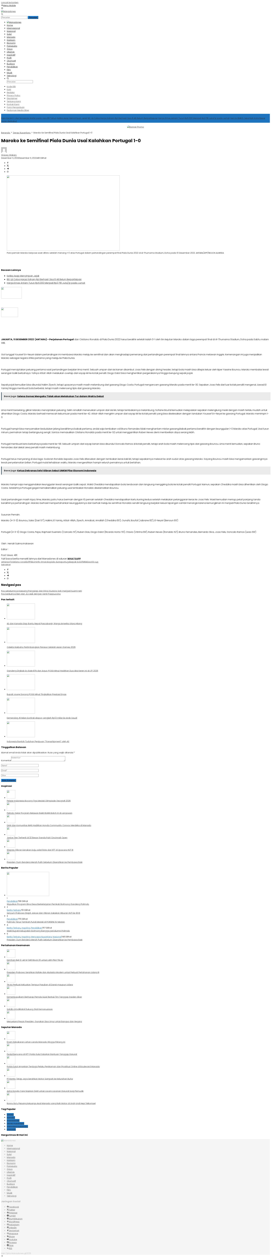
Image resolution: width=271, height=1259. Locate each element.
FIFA (30, 561)
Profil (9, 1178)
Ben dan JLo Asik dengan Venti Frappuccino (31, 594)
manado (11, 1129)
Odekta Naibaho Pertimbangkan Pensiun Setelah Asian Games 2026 (41, 647)
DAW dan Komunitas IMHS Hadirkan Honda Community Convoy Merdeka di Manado (49, 825)
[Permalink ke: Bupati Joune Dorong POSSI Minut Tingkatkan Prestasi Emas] (21, 689)
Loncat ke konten (9, 2)
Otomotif (11, 1181)
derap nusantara (15, 1123)
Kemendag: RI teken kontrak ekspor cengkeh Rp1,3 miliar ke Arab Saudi (42, 717)
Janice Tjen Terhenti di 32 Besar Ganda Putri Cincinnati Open (37, 837)
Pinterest (13, 1212)
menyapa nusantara (17, 1126)
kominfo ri (37, 561)
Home (10, 1145)
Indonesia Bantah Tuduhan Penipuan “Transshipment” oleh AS (38, 741)
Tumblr (12, 1215)
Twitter (12, 1209)
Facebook (14, 1206)
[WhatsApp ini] (8, 171)
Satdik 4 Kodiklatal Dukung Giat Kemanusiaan (30, 1009)
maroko (46, 561)
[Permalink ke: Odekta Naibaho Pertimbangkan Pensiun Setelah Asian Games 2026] (21, 642)
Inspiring (26, 927)
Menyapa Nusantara (41, 936)
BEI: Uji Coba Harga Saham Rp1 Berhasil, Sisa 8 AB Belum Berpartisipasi (123, 118)
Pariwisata (12, 1166)
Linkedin (13, 1227)
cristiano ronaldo (19, 561)
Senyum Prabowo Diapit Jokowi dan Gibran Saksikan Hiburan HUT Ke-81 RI (43, 913)
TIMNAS (85, 561)
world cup (93, 561)
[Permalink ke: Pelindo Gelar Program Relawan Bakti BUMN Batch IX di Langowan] (11, 810)
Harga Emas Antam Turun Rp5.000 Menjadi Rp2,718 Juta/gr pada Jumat (194, 118)
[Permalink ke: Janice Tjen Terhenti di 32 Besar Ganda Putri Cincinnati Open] (11, 834)
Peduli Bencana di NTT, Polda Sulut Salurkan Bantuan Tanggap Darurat (42, 1054)
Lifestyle (11, 1172)
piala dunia (55, 561)
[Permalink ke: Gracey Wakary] (4, 152)
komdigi (11, 1117)
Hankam (11, 1160)
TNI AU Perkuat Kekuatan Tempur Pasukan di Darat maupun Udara (40, 984)
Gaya (9, 1169)
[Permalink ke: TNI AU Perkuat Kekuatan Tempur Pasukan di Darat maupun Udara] (11, 981)
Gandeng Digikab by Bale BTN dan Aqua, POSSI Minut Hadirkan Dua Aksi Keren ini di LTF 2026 (52, 670)
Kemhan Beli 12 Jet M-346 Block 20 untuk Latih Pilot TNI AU (35, 960)
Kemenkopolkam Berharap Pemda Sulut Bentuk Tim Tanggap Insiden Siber (44, 997)
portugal (65, 561)
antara (4, 561)
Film (9, 1190)
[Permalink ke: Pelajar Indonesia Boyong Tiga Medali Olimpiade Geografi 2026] (11, 797)
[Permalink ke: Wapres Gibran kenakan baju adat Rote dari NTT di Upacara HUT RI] (11, 847)
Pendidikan (12, 901)
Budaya (11, 1184)
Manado (11, 1157)
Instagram (14, 1224)
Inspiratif (11, 1175)
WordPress (14, 1221)
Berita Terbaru (14, 910)
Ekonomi (11, 1163)
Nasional (57, 936)
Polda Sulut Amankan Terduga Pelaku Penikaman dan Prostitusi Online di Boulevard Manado (53, 1066)
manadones (13, 1120)
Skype (12, 1236)
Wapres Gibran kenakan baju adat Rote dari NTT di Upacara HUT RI (40, 850)
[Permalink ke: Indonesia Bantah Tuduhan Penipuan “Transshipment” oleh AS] (21, 736)
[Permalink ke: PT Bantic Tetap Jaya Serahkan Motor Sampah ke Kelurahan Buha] (11, 1075)
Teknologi (11, 1195)
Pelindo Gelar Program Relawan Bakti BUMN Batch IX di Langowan (39, 813)
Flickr (11, 1245)
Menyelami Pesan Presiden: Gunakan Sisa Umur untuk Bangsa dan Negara (44, 1021)
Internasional (13, 1148)
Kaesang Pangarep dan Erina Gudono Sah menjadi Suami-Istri (41, 591)
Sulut (9, 1154)
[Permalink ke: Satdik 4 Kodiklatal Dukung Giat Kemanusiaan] (11, 1006)
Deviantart (14, 1230)
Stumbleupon (15, 1218)
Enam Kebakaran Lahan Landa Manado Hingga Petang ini (36, 1042)
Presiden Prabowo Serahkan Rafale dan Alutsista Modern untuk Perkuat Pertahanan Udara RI (53, 972)
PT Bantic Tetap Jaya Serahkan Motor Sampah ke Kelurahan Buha (40, 1078)
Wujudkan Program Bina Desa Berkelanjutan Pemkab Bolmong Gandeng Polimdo (48, 904)
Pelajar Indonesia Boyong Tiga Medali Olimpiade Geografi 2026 (39, 800)
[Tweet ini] (8, 166)
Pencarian (33, 17)
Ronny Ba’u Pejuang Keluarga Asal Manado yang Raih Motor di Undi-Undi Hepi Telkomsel (51, 1103)
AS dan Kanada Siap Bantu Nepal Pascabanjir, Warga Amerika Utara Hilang (44, 623)
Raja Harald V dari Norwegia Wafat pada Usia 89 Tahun (28, 118)
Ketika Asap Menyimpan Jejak (72, 118)
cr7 (9, 561)
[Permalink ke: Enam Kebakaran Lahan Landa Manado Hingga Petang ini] (11, 1039)
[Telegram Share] (8, 168)
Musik (9, 1193)
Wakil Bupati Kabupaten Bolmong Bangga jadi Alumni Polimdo (38, 930)
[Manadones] (8, 11)
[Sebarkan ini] (8, 163)
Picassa (13, 1242)
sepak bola (76, 561)
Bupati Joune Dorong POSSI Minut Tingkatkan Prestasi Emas (36, 694)
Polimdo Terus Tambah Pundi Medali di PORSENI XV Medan (36, 922)
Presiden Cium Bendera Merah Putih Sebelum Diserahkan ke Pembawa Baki (44, 862)
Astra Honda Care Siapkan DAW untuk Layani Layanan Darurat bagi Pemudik (45, 1091)
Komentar (6, 760)
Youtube (13, 1239)
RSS (10, 1248)
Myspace (13, 1233)
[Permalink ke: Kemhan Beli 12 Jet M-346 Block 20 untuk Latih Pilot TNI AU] (11, 957)
